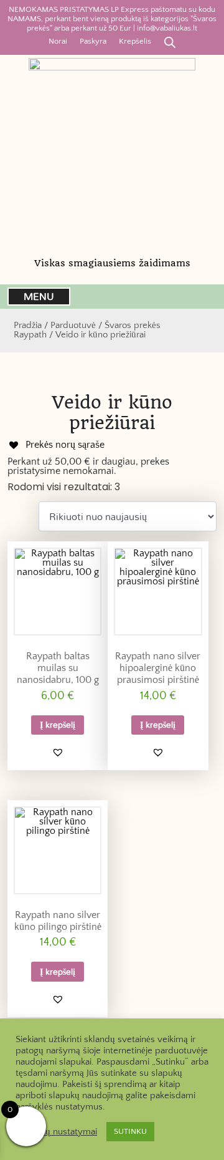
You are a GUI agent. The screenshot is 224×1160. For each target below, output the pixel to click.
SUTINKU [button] (130, 1131)
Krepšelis (135, 41)
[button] (57, 752)
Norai (58, 41)
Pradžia (28, 326)
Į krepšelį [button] (57, 724)
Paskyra (93, 41)
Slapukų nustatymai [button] (58, 1132)
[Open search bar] (170, 41)
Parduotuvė (73, 326)
